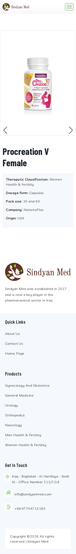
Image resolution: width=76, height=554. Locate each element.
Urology (11, 405)
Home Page (14, 353)
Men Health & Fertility (23, 435)
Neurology (13, 425)
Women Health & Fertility (25, 445)
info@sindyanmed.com (33, 494)
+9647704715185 (30, 508)
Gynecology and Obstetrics (27, 385)
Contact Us (14, 343)
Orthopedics (15, 415)
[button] (71, 130)
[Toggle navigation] (69, 6)
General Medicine (19, 395)
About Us (12, 333)
